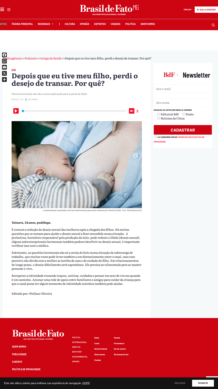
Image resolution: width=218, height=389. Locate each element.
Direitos (76, 347)
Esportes (100, 24)
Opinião (84, 24)
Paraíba (97, 360)
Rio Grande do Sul (121, 354)
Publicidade (19, 354)
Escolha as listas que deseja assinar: (173, 110)
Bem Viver (77, 352)
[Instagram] (8, 9)
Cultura (70, 24)
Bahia (96, 338)
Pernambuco (119, 343)
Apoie (3, 24)
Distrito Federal (100, 349)
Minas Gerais (99, 354)
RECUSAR (180, 383)
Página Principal (22, 24)
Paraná (117, 338)
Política (130, 24)
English (187, 9)
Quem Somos (148, 24)
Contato (17, 361)
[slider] (74, 111)
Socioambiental (80, 357)
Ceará (96, 343)
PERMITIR (203, 383)
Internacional (79, 342)
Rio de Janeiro (120, 349)
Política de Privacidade (26, 369)
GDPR (86, 383)
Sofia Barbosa (33, 99)
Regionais (44, 24)
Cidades (115, 24)
